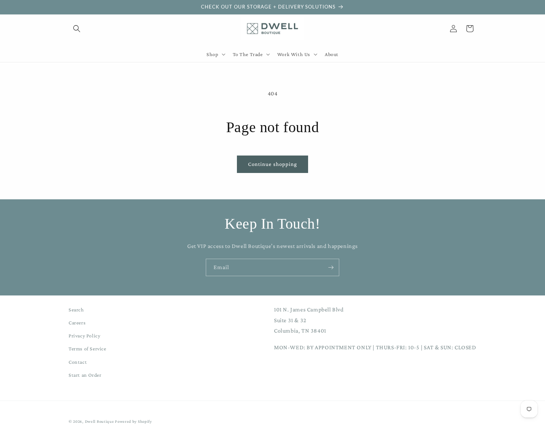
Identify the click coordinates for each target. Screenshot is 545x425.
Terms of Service (87, 349)
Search (76, 310)
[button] (77, 28)
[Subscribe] (331, 267)
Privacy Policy (84, 336)
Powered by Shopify (133, 421)
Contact (78, 362)
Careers (77, 323)
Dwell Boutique (99, 421)
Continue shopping (272, 164)
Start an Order (85, 375)
